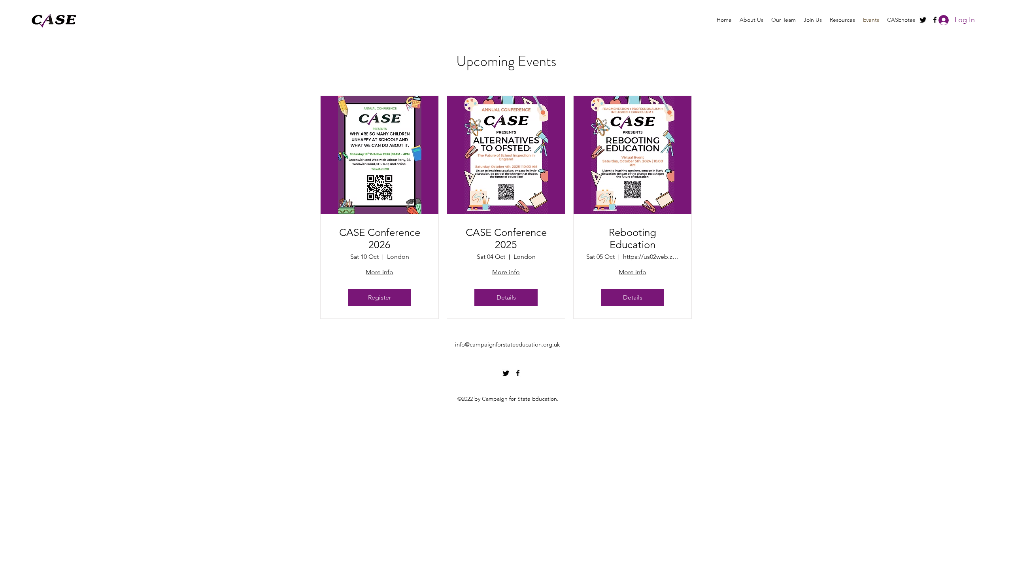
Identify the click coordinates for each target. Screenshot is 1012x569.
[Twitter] (923, 20)
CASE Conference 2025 (506, 238)
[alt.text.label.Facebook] (518, 373)
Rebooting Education (632, 238)
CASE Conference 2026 (379, 238)
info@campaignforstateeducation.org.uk (507, 344)
